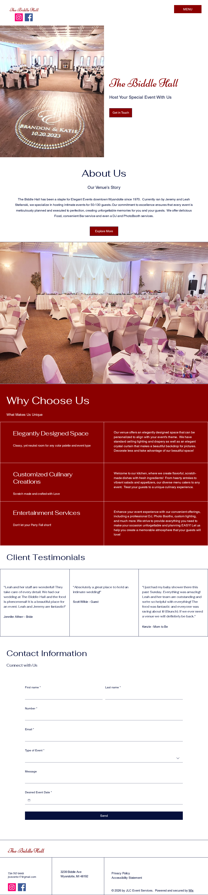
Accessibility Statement (127, 877)
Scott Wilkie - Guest (86, 601)
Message (31, 771)
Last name (113, 687)
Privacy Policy (121, 873)
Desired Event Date (38, 792)
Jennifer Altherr (13, 616)
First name (33, 687)
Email (29, 729)
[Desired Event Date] (29, 800)
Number (31, 708)
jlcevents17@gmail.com (22, 876)
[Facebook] (29, 17)
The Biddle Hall (24, 10)
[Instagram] (19, 17)
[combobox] (104, 758)
